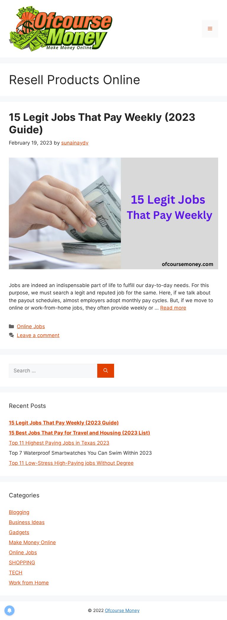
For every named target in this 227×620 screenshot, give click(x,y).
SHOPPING (22, 562)
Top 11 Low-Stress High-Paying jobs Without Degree (71, 463)
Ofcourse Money (122, 610)
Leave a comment (38, 335)
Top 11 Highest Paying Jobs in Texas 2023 (59, 443)
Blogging (19, 512)
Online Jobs (31, 326)
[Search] (105, 371)
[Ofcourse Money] (60, 28)
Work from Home (29, 583)
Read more (173, 308)
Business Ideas (27, 522)
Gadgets (19, 532)
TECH (15, 573)
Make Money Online (32, 542)
